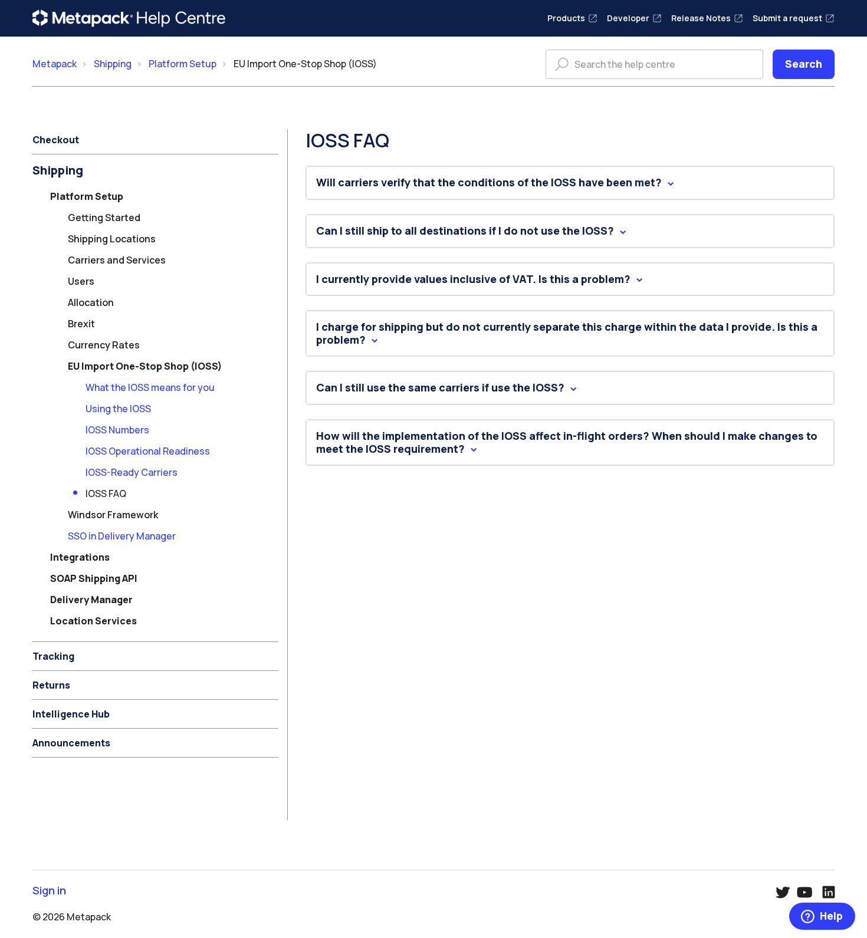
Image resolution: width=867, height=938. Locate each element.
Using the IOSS (118, 408)
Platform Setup (182, 63)
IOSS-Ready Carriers (132, 472)
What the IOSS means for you (150, 387)
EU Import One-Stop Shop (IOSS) (305, 63)
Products (566, 18)
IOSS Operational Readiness (148, 451)
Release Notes (701, 18)
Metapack (54, 63)
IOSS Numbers (117, 429)
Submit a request (787, 18)
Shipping (113, 63)
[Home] (129, 18)
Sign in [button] (49, 890)
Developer (628, 18)
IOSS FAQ (106, 493)
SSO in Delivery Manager (122, 535)
